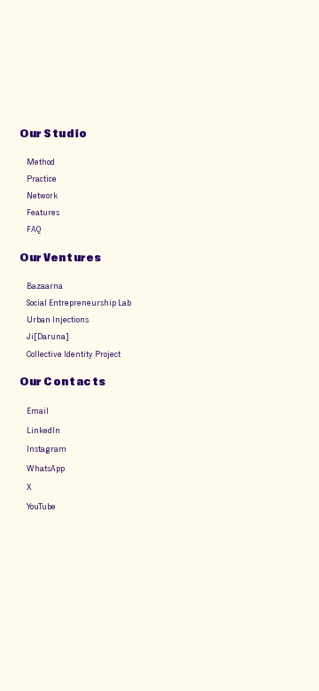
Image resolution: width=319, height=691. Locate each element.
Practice (42, 178)
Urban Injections (58, 319)
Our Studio (53, 133)
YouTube (41, 506)
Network (42, 195)
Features (43, 212)
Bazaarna (45, 286)
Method (41, 162)
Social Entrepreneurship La (77, 302)
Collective (40, 354)
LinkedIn (43, 430)
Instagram (46, 449)
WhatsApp (46, 468)
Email (38, 410)
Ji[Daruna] (47, 336)
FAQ (34, 229)
